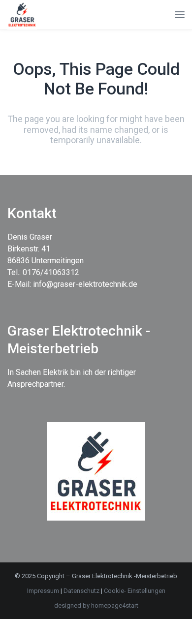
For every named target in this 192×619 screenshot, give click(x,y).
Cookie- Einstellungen (134, 590)
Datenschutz (82, 590)
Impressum (43, 590)
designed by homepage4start (96, 605)
